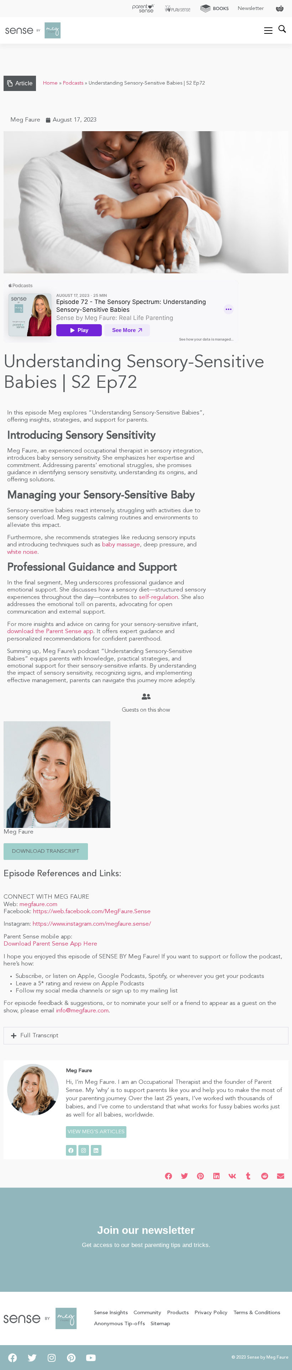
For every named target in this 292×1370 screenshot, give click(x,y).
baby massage (121, 545)
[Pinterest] (71, 1357)
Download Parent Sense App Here (50, 944)
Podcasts (73, 83)
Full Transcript (39, 1036)
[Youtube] (91, 1357)
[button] (46, 851)
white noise (22, 552)
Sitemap (160, 1324)
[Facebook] (71, 1150)
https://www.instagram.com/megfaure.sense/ (92, 924)
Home (50, 83)
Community (147, 1313)
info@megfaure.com (82, 1011)
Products (178, 1313)
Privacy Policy (211, 1313)
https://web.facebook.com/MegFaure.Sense (92, 912)
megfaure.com (38, 904)
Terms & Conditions (256, 1313)
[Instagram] (83, 1150)
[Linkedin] (96, 1150)
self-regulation (158, 597)
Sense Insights (111, 1313)
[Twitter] (32, 1357)
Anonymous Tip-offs (119, 1324)
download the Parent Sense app (50, 631)
